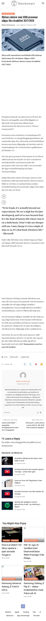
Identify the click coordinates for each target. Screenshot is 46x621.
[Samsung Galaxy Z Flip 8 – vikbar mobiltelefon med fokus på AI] (34, 572)
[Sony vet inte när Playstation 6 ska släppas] (7, 483)
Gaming (14, 540)
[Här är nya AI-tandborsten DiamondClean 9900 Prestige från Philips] (34, 534)
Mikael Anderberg (8, 25)
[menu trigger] (4, 3)
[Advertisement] (23, 92)
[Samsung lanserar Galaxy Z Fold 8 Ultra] (12, 572)
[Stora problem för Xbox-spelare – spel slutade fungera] (12, 534)
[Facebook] (25, 364)
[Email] (41, 364)
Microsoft (14, 357)
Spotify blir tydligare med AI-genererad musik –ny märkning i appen (27, 504)
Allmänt (6, 540)
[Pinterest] (36, 364)
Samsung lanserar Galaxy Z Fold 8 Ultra (12, 586)
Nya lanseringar (8, 13)
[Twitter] (30, 364)
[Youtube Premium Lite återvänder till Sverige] (7, 494)
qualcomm (25, 357)
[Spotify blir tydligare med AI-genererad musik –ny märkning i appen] (7, 506)
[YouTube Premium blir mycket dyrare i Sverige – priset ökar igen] (7, 472)
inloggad (19, 442)
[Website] (38, 412)
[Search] (43, 3)
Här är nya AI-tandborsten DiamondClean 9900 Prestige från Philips (34, 551)
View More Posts (23, 384)
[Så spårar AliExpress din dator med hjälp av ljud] (7, 461)
